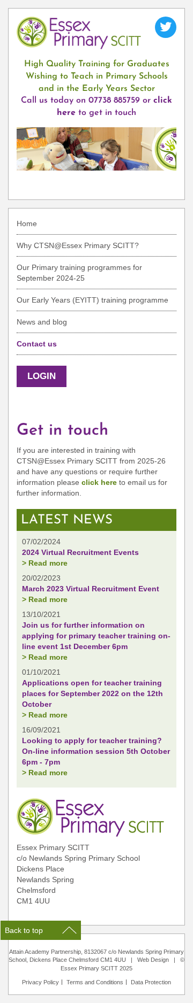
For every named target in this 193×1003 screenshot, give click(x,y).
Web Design (153, 959)
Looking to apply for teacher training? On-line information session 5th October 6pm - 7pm (96, 751)
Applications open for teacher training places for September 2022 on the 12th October (92, 693)
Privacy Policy (40, 982)
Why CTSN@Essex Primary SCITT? (78, 245)
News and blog (42, 322)
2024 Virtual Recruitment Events (80, 552)
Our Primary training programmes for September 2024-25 (79, 272)
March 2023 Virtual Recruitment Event (90, 588)
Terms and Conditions (94, 982)
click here (99, 482)
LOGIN (41, 376)
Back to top (24, 930)
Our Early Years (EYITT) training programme (92, 300)
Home (27, 223)
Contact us (37, 344)
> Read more (45, 563)
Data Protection (151, 982)
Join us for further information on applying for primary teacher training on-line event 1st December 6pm (96, 636)
